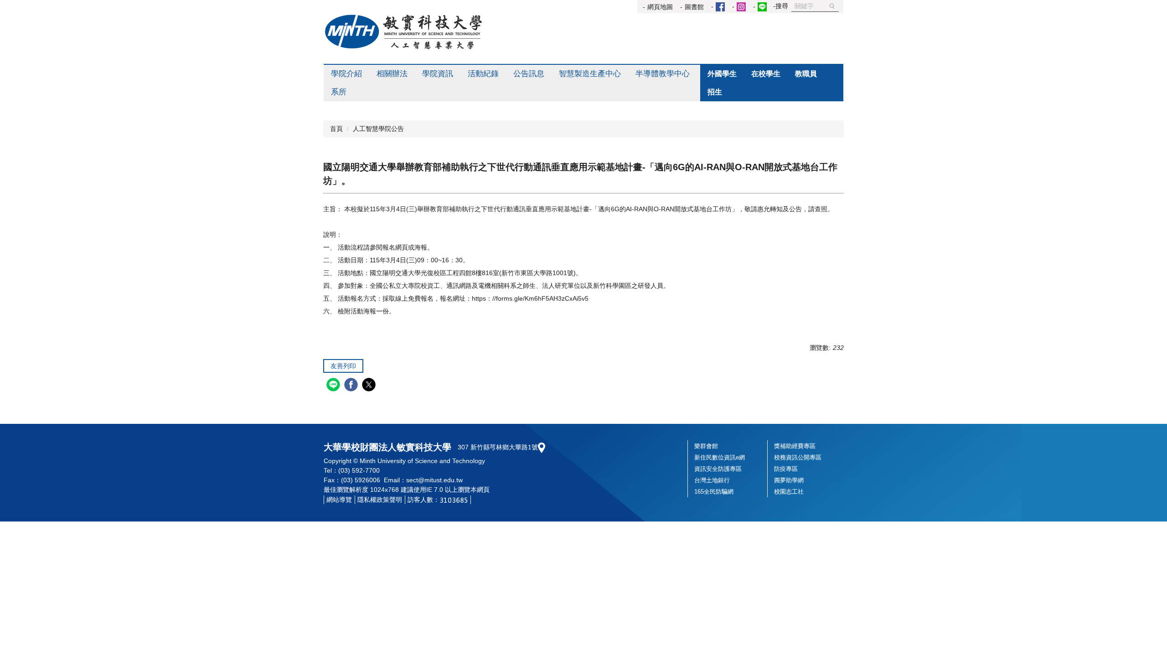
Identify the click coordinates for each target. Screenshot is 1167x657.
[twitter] (370, 386)
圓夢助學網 (789, 480)
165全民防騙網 (713, 491)
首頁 (336, 128)
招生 (714, 92)
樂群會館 (706, 446)
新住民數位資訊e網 (719, 457)
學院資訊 (437, 73)
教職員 (806, 74)
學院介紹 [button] (346, 73)
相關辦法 (392, 73)
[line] (334, 386)
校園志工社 (789, 491)
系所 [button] (338, 92)
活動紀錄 (483, 73)
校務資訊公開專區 (797, 457)
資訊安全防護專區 (718, 468)
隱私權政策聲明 (379, 499)
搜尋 (832, 6)
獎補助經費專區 (795, 446)
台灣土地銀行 (712, 480)
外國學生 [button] (722, 74)
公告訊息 (528, 73)
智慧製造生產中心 (590, 73)
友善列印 (343, 366)
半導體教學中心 (662, 73)
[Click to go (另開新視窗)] (718, 6)
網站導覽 (339, 499)
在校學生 (765, 74)
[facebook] (352, 386)
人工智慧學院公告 (378, 128)
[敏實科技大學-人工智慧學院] (403, 32)
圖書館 (694, 6)
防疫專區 (786, 468)
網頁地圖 (660, 6)
